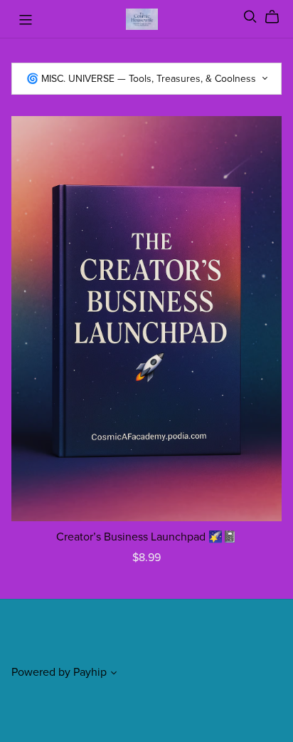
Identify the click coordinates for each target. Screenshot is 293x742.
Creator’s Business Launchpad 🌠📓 (146, 537)
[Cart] (277, 17)
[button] (114, 674)
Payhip (90, 672)
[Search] (250, 16)
